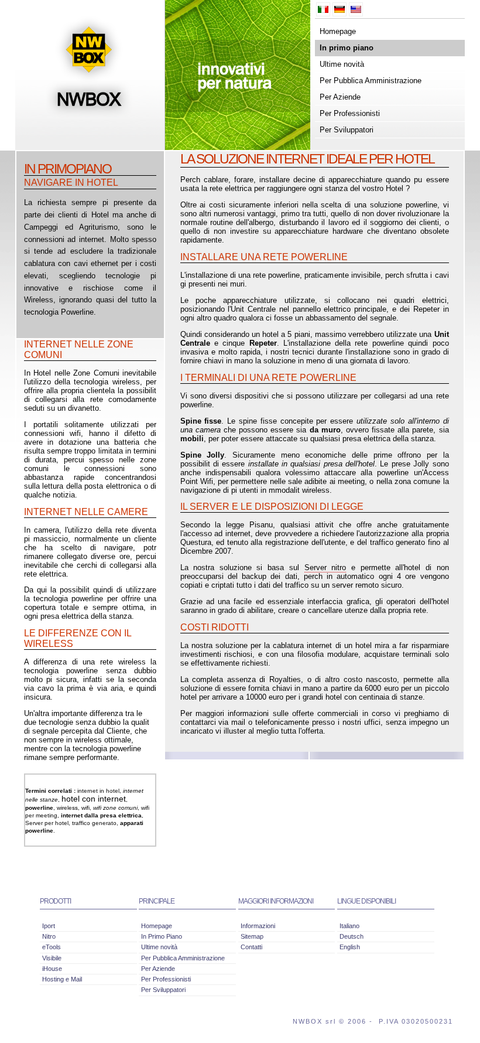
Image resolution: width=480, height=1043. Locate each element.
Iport (48, 925)
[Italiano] (323, 9)
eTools (51, 946)
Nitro (49, 936)
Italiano (349, 925)
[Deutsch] (339, 9)
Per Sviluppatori (346, 129)
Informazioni (258, 925)
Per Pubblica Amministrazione (370, 80)
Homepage (338, 31)
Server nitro (325, 567)
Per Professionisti (350, 113)
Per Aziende (340, 97)
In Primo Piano (161, 936)
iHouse (52, 968)
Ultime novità (342, 64)
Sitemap (252, 936)
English (350, 946)
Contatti (251, 946)
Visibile (51, 958)
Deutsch (352, 936)
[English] (355, 9)
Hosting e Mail (62, 979)
